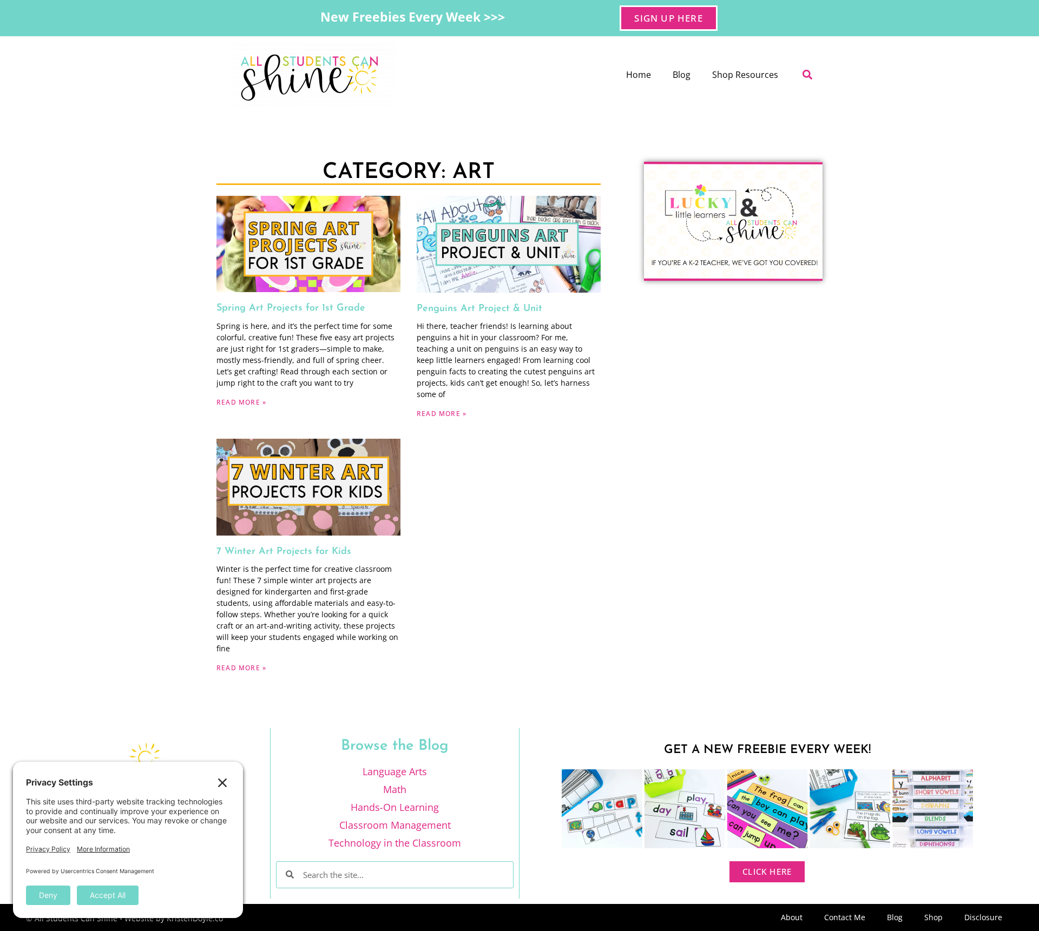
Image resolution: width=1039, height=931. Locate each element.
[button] (807, 74)
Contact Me (844, 917)
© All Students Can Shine (71, 918)
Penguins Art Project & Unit (479, 309)
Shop (933, 917)
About (792, 917)
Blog (682, 75)
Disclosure (983, 917)
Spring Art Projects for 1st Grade (290, 308)
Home (638, 75)
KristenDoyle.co (195, 918)
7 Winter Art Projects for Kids (283, 552)
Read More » (241, 402)
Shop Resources (745, 75)
